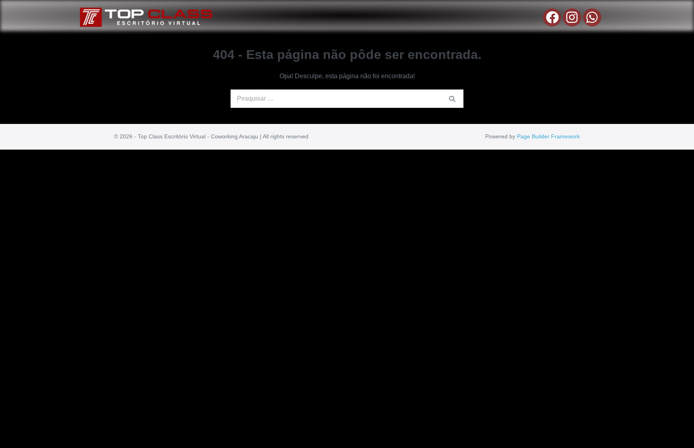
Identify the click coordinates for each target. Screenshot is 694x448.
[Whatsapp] (592, 17)
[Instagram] (572, 17)
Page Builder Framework (548, 136)
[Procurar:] (347, 98)
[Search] (452, 98)
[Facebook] (552, 17)
